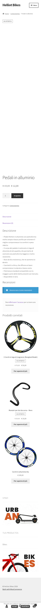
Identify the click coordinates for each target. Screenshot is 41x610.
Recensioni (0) (8, 223)
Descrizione (7, 217)
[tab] (21, 217)
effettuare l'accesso (16, 302)
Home (7, 14)
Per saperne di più (20, 371)
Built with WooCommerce (12, 589)
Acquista (17, 196)
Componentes (15, 14)
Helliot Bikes (11, 5)
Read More (25, 606)
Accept (14, 606)
